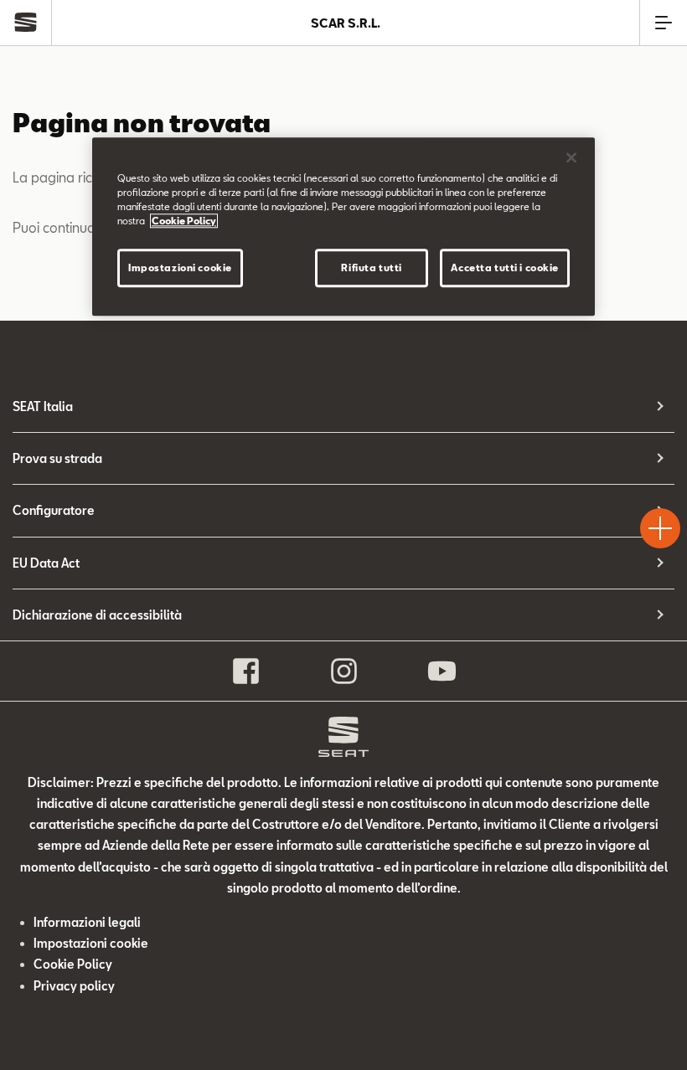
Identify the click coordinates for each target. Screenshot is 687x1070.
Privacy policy (74, 986)
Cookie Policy (73, 964)
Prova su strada (57, 458)
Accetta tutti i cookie (505, 267)
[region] (343, 226)
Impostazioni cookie (180, 267)
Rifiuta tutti (371, 267)
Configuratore (54, 510)
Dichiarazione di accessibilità (97, 615)
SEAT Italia (43, 406)
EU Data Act (46, 563)
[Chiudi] (571, 157)
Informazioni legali (87, 922)
